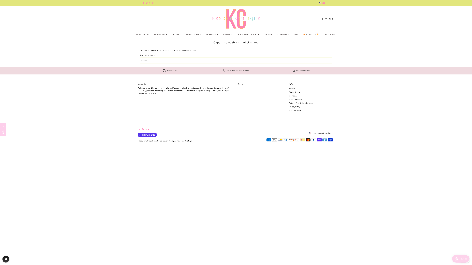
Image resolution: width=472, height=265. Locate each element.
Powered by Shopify (185, 141)
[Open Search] (322, 19)
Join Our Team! (295, 110)
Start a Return (294, 92)
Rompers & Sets (192, 34)
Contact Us (293, 96)
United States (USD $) (321, 133)
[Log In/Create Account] (326, 19)
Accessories (282, 34)
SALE (296, 34)
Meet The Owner (296, 99)
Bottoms (226, 34)
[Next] (279, 3)
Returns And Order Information (301, 103)
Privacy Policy (294, 107)
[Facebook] (144, 3)
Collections (141, 34)
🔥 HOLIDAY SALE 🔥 (311, 34)
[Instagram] (146, 3)
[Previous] (193, 3)
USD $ (324, 3)
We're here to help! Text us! (238, 70)
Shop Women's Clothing (247, 34)
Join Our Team (330, 34)
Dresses (176, 34)
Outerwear (211, 34)
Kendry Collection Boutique (165, 141)
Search (292, 88)
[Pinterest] (149, 3)
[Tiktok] (153, 3)
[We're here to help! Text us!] (224, 71)
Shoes (267, 34)
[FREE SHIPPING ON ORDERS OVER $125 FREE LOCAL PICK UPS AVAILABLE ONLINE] (236, 3)
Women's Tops (160, 34)
